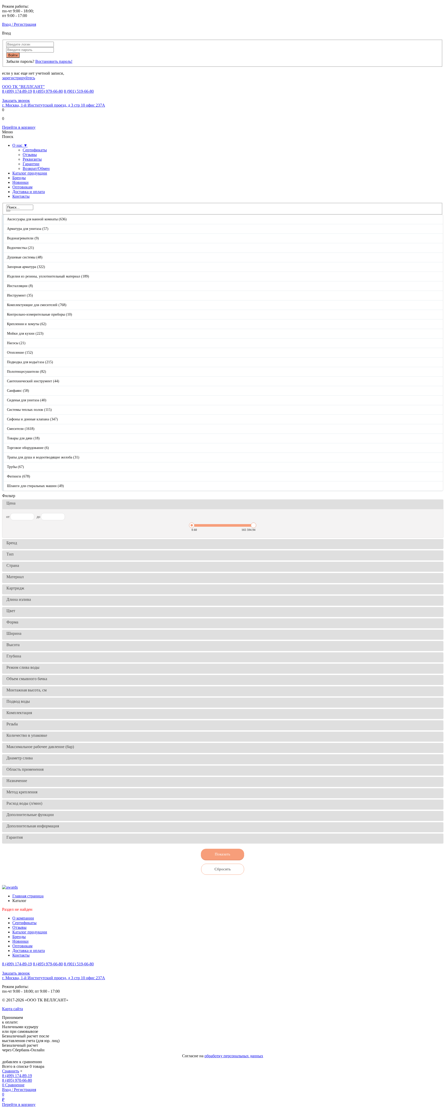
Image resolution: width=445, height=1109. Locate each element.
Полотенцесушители (26, 372)
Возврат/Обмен (36, 168)
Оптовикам (22, 187)
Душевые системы (24, 257)
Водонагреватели (23, 238)
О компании (23, 918)
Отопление (20, 352)
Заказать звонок (16, 100)
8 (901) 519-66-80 (79, 91)
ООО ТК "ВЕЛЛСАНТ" (23, 86)
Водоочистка (20, 248)
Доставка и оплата (28, 191)
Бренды (19, 178)
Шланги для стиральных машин (35, 486)
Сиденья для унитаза (26, 400)
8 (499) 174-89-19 (17, 91)
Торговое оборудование (28, 448)
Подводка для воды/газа (30, 362)
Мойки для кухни (25, 333)
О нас (20, 145)
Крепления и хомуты (26, 324)
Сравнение (14, 1085)
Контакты (21, 196)
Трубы (15, 467)
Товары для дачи (23, 438)
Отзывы (30, 154)
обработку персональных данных (233, 1056)
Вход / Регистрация (19, 24)
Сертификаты (35, 150)
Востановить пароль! (53, 61)
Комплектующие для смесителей (36, 305)
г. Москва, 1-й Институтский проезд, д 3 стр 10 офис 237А (53, 105)
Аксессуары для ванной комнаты (37, 219)
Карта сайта (12, 1009)
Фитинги (18, 476)
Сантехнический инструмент (33, 381)
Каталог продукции (29, 173)
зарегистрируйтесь (18, 78)
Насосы (16, 343)
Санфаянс (18, 391)
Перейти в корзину (19, 127)
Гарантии (31, 164)
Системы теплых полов (29, 410)
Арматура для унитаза (27, 229)
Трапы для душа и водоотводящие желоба (43, 457)
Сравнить (10, 1071)
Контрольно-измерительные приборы (39, 314)
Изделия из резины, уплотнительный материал (48, 276)
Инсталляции (20, 286)
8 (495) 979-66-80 (48, 91)
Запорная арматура (26, 267)
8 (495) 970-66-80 (17, 1080)
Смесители (21, 429)
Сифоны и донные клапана (32, 419)
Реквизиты (32, 159)
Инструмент (20, 295)
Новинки (20, 182)
